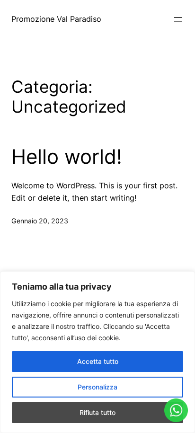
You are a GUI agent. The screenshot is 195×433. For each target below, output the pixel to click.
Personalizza (97, 387)
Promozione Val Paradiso (56, 19)
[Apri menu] (178, 19)
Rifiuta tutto (97, 412)
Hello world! (66, 156)
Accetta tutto (97, 361)
